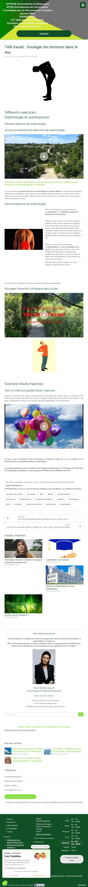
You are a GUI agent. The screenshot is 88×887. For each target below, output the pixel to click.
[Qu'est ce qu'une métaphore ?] (23, 603)
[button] (5, 883)
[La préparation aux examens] (64, 548)
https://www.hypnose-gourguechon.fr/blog (20, 730)
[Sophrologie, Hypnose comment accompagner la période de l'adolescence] (23, 548)
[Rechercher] (80, 714)
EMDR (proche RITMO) (14, 781)
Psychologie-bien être (13, 790)
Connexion (82, 885)
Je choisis (14, 875)
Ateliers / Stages (11, 785)
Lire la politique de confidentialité (15, 868)
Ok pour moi (38, 875)
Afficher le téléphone (43, 834)
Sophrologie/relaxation (13, 777)
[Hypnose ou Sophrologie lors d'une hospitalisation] (64, 574)
